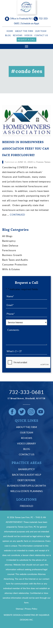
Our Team (40, 31)
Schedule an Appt (30, 23)
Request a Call (26, 39)
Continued (17, 214)
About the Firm (24, 31)
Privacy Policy (31, 608)
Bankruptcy (9, 240)
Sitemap (19, 608)
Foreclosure (9, 250)
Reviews (17, 35)
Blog (8, 35)
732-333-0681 (26, 391)
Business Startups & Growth (26, 485)
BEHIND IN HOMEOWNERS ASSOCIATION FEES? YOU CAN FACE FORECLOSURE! (25, 149)
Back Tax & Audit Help (26, 474)
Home (10, 31)
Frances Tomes (43, 162)
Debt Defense (10, 245)
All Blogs (7, 236)
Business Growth (12, 255)
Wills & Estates (11, 269)
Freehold (26, 506)
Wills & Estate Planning (26, 491)
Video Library (26, 443)
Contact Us (41, 35)
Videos (28, 35)
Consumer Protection (14, 264)
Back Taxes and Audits (15, 259)
